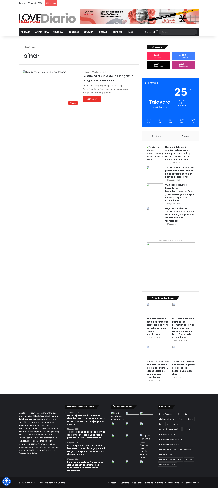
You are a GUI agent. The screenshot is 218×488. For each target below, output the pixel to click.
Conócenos (113, 482)
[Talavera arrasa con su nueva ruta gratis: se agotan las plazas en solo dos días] (183, 352)
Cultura (88, 32)
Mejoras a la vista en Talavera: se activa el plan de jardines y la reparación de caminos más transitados (179, 214)
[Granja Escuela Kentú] (146, 427)
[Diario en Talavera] (47, 18)
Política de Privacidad (153, 482)
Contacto (125, 482)
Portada (25, 32)
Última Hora (42, 32)
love (161, 424)
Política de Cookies (174, 482)
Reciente (156, 136)
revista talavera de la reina (170, 459)
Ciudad (103, 32)
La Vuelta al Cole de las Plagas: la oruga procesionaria (108, 78)
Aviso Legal (136, 482)
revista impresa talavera (169, 444)
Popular (185, 136)
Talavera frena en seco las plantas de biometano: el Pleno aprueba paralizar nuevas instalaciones (179, 172)
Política (58, 32)
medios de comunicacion (169, 429)
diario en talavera (166, 419)
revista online (185, 449)
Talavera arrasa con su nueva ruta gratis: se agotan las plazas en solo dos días (183, 368)
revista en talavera (167, 434)
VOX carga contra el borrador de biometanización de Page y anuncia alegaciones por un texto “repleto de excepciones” (179, 192)
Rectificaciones (192, 482)
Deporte (118, 32)
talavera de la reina (167, 464)
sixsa (87, 72)
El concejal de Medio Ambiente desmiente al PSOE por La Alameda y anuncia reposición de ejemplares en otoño (178, 153)
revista (187, 429)
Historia (181, 419)
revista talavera (165, 454)
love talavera (172, 424)
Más (130, 32)
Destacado (182, 414)
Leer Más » (91, 99)
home (190, 419)
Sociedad (74, 32)
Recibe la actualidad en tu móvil (171, 240)
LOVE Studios (58, 482)
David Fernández (166, 414)
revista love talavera (167, 449)
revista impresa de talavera (170, 439)
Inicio (27, 47)
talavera (188, 459)
